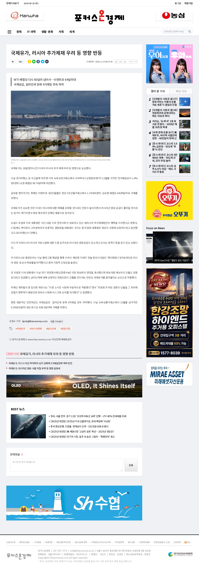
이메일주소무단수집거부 (101, 542)
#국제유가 (20, 328)
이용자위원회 (144, 542)
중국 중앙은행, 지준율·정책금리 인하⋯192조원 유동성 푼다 (79, 426)
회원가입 (188, 3)
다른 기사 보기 (56, 321)
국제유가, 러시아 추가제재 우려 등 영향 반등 (56, 52)
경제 (18, 31)
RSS (189, 542)
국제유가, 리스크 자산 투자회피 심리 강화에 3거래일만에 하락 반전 (40, 363)
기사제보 (37, 542)
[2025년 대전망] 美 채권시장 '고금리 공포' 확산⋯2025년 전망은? (82, 431)
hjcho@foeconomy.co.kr (35, 321)
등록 (131, 465)
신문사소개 (10, 542)
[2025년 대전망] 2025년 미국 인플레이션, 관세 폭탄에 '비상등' (81, 421)
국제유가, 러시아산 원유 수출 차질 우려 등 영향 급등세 (34, 368)
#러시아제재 (36, 328)
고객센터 (177, 542)
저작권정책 (119, 542)
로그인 (178, 3)
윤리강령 (131, 542)
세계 (71, 31)
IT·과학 (31, 31)
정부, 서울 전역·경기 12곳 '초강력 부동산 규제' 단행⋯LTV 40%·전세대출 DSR (88, 416)
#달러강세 (51, 328)
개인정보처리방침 (63, 542)
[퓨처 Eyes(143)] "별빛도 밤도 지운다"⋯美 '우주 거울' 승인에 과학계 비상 (170, 260)
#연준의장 (65, 328)
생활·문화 (47, 31)
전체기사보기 (12, 3)
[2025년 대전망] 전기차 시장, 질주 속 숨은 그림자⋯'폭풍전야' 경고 (83, 436)
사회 (61, 31)
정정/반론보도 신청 (161, 542)
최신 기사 (181, 91)
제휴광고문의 (24, 542)
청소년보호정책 (81, 542)
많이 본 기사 (158, 91)
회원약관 (48, 542)
